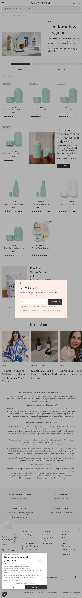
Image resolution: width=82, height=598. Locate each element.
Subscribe (55, 302)
